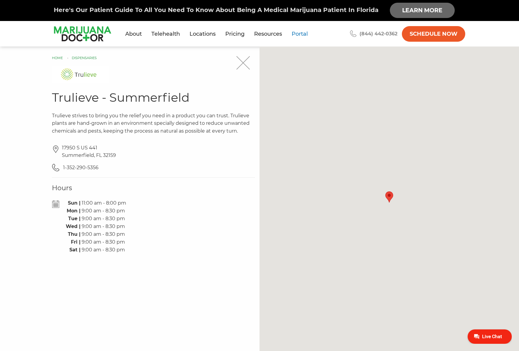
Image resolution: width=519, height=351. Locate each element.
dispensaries (84, 58)
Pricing (234, 34)
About (133, 34)
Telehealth (165, 34)
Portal (300, 34)
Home (57, 58)
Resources (268, 34)
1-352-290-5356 (80, 167)
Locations (203, 34)
